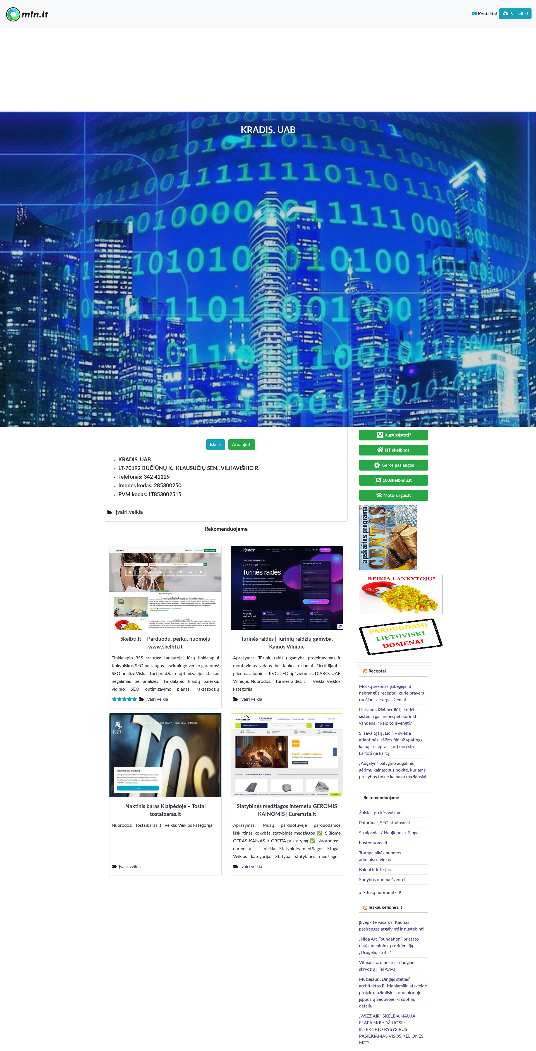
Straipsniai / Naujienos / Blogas (389, 833)
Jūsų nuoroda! (380, 892)
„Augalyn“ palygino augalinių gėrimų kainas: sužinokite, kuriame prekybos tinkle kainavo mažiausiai (392, 770)
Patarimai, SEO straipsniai (384, 823)
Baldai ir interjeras (376, 869)
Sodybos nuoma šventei (382, 880)
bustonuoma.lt (373, 843)
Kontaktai (487, 14)
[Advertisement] (268, 70)
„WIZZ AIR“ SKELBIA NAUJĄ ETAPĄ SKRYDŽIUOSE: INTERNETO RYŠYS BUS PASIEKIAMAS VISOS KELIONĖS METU (391, 1029)
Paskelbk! (518, 13)
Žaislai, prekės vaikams (381, 813)
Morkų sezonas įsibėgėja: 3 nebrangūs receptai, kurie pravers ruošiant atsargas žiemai (391, 693)
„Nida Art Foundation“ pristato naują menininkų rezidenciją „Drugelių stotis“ (389, 946)
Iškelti (215, 444)
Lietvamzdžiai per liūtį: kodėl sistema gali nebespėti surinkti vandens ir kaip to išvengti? (388, 716)
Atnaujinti (242, 444)
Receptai (377, 671)
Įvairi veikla (157, 699)
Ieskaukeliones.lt (385, 907)
